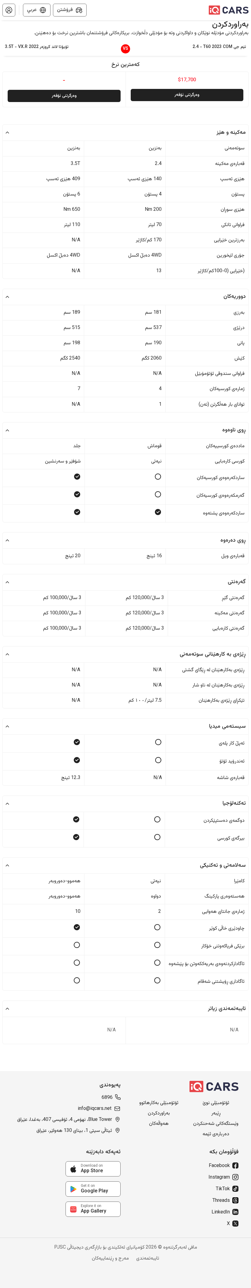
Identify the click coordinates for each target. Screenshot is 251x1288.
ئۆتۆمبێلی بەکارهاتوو (158, 1103)
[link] (93, 1168)
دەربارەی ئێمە (216, 1134)
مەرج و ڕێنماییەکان (110, 1258)
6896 (107, 1098)
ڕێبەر (216, 1113)
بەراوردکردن (159, 1113)
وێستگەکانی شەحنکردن (215, 1124)
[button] (8, 10)
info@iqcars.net (94, 1109)
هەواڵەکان (159, 1124)
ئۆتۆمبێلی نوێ (216, 1103)
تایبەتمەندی (147, 1258)
